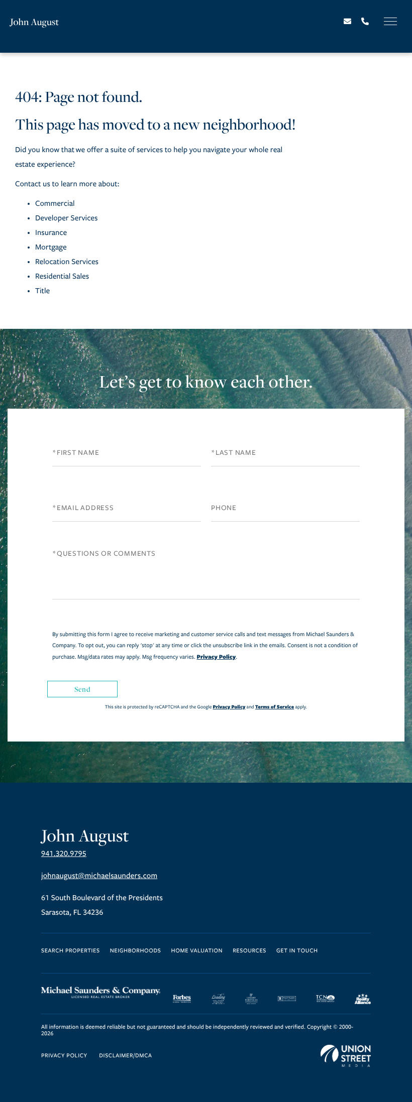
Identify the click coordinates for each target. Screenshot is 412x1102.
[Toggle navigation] (390, 21)
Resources (249, 951)
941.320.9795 (63, 854)
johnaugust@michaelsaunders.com (99, 876)
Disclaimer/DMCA (125, 1056)
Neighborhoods (135, 951)
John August (34, 22)
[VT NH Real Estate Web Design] (346, 1056)
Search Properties (70, 951)
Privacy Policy (216, 657)
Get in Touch (297, 951)
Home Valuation (197, 951)
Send (82, 689)
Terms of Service (274, 706)
